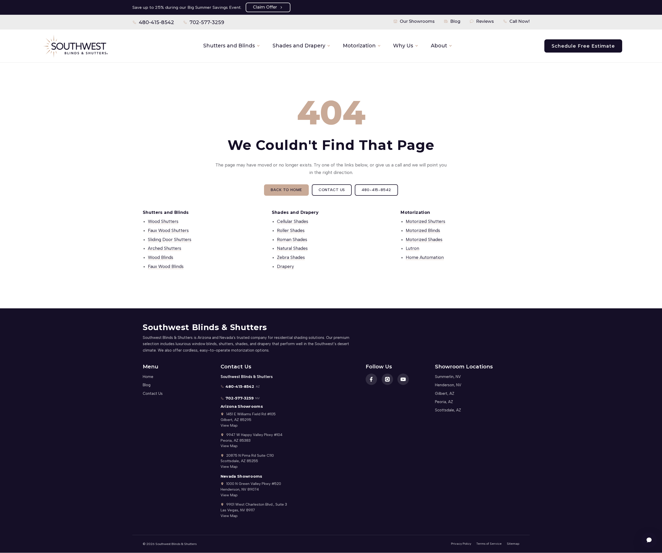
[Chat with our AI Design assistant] (649, 540)
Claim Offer (265, 7)
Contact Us (332, 189)
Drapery (285, 266)
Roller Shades (291, 230)
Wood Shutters (163, 221)
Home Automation (425, 257)
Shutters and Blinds (229, 45)
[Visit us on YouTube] (403, 379)
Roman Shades (292, 239)
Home (148, 376)
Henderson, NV (448, 385)
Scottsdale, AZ (448, 410)
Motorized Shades (424, 239)
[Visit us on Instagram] (387, 379)
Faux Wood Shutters (168, 230)
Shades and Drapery (299, 45)
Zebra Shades (291, 257)
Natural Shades (292, 248)
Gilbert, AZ (444, 393)
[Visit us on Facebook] (371, 379)
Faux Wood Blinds (166, 266)
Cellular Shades (292, 221)
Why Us (403, 45)
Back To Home (286, 189)
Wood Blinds (160, 257)
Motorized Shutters (425, 221)
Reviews (485, 21)
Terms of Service (489, 543)
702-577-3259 (203, 23)
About (439, 45)
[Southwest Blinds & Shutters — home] (75, 46)
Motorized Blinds (423, 230)
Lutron (412, 248)
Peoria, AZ (444, 401)
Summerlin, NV (448, 376)
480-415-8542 (153, 23)
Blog (455, 21)
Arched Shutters (164, 248)
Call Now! (519, 21)
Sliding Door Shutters (169, 239)
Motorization (359, 45)
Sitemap (513, 543)
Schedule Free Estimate (583, 46)
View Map (229, 425)
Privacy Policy (461, 543)
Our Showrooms (417, 21)
